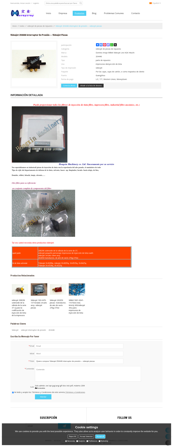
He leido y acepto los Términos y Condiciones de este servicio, (49, 392)
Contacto (135, 13)
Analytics (81, 441)
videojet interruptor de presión (33, 330)
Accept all (100, 436)
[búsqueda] (81, 3)
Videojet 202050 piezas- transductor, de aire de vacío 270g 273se (58, 304)
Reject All (72, 436)
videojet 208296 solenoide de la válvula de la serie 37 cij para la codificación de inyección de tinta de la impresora (19, 308)
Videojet (15, 330)
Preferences (93, 441)
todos (22, 26)
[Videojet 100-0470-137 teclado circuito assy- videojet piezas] (39, 289)
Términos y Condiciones (75, 392)
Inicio (48, 13)
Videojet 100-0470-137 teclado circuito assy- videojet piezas (39, 304)
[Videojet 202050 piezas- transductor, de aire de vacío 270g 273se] (58, 289)
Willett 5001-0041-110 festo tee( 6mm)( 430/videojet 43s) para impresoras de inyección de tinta (77, 306)
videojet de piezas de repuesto (40, 26)
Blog (94, 13)
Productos (79, 13)
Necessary (71, 441)
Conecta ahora (69, 85)
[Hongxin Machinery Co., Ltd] (23, 13)
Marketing (104, 441)
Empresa (63, 13)
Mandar (43, 397)
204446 (52, 330)
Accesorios (41, 388)
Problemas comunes (114, 13)
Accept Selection (86, 436)
